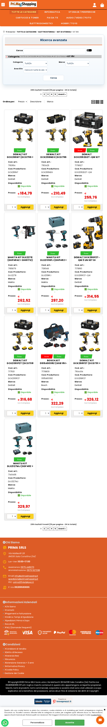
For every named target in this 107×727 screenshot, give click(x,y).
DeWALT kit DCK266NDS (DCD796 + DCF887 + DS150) (53, 157)
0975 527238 (33, 570)
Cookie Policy (96, 715)
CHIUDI (105, 709)
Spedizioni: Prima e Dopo (18, 620)
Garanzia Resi (12, 655)
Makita (11, 282)
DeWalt (11, 179)
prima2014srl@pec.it (23, 582)
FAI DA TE (52, 17)
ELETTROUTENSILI (45, 56)
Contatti (10, 610)
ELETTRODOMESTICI (41, 23)
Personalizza (37, 722)
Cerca (19, 50)
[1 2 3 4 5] (78, 207)
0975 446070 (27, 567)
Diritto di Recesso (14, 652)
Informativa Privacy (15, 666)
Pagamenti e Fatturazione (18, 613)
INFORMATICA (52, 12)
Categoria (18, 62)
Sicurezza (10, 659)
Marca (62, 62)
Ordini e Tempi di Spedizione (19, 617)
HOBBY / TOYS (69, 23)
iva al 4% (10, 624)
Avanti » (62, 94)
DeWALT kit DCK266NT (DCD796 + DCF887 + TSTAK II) (20, 157)
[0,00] (102, 5)
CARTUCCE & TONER (27, 17)
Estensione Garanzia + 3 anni (20, 662)
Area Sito (18, 69)
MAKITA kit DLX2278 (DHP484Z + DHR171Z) (20, 259)
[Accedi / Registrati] (95, 5)
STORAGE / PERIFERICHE (82, 12)
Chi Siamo (11, 606)
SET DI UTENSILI (59, 56)
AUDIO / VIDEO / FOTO (78, 17)
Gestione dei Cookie (14, 673)
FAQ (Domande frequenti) (19, 627)
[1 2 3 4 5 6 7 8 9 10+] (12, 207)
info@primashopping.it (26, 575)
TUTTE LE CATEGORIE (24, 12)
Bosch (44, 385)
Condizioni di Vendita (16, 648)
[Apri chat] (100, 720)
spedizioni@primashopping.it (23, 578)
